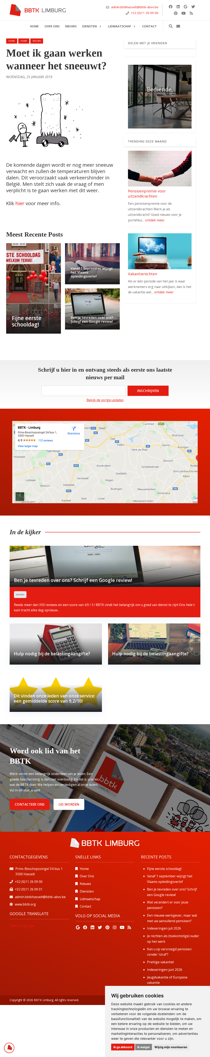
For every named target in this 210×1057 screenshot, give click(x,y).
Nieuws (85, 883)
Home (11, 40)
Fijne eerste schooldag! (164, 868)
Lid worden (69, 804)
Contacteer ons (30, 804)
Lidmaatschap (90, 899)
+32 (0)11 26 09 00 (144, 13)
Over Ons (87, 876)
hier (20, 203)
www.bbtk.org (25, 904)
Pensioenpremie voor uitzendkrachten (147, 194)
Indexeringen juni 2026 (164, 969)
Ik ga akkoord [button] (122, 1047)
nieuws (37, 40)
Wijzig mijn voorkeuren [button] (170, 1047)
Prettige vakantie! (160, 962)
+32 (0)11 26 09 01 (28, 889)
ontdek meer (155, 220)
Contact (85, 906)
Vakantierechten (142, 273)
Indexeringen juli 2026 (164, 928)
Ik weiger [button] (143, 1047)
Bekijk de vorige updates (105, 400)
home (24, 40)
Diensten (87, 891)
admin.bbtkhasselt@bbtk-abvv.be (134, 7)
